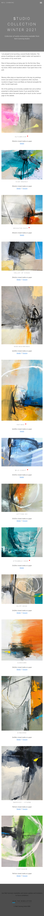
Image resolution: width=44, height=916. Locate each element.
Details (22, 143)
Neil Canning (7, 3)
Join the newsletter (22, 901)
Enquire (25, 188)
